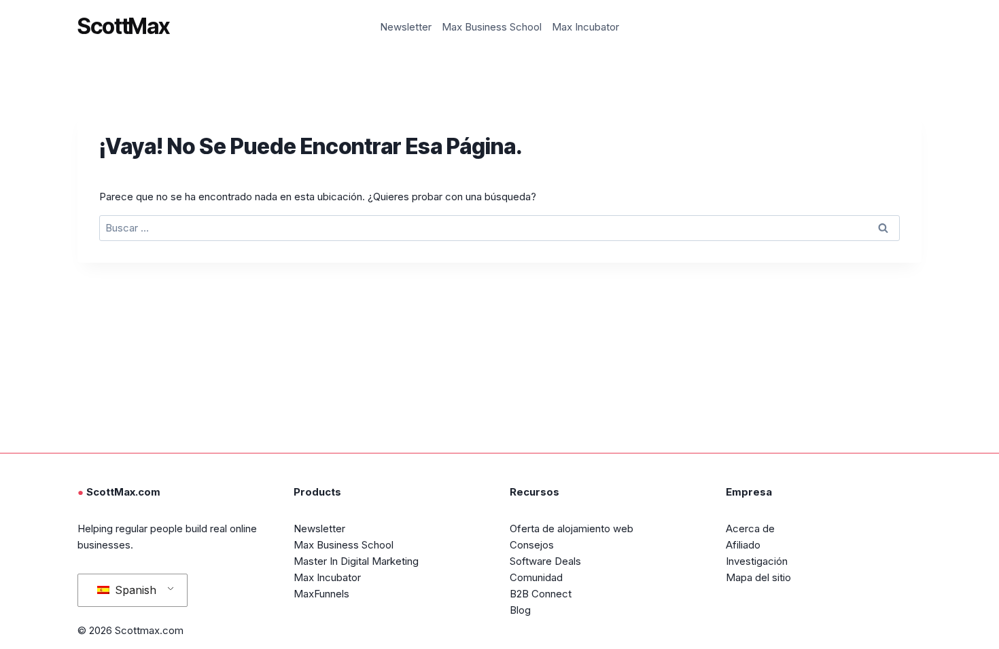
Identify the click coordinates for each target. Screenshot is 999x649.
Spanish (133, 590)
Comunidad (536, 577)
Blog (520, 610)
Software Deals (545, 561)
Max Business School (492, 26)
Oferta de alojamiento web (571, 528)
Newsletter (406, 26)
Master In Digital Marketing (356, 561)
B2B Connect (541, 593)
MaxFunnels (321, 593)
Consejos (532, 544)
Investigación (757, 561)
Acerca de (750, 528)
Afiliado (743, 544)
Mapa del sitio (758, 577)
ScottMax (123, 26)
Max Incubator (585, 26)
